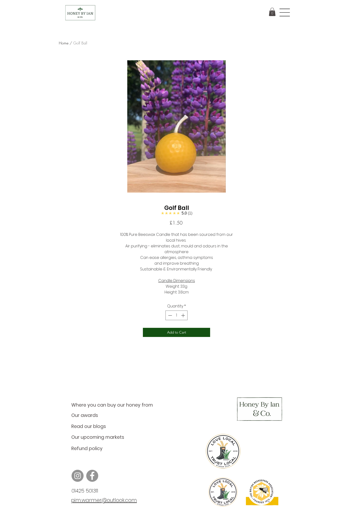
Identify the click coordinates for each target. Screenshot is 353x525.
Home (63, 43)
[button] (272, 12)
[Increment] (183, 315)
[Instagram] (78, 476)
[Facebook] (92, 476)
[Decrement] (169, 315)
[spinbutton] (176, 315)
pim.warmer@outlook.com (104, 500)
